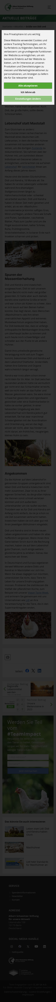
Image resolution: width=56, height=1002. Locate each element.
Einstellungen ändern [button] (28, 98)
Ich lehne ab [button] (28, 92)
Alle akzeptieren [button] (28, 85)
